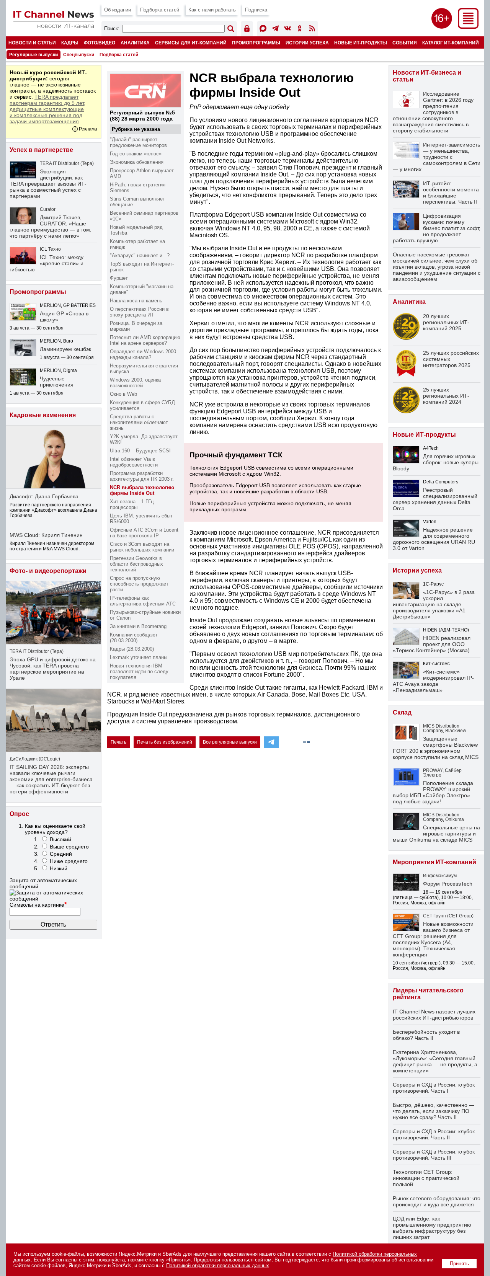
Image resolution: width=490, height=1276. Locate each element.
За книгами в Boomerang (138, 626)
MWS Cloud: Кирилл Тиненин (46, 535)
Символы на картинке (38, 905)
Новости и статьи (32, 42)
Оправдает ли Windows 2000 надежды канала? (143, 354)
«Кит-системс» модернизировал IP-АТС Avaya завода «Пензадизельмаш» (433, 681)
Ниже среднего (69, 861)
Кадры (69, 42)
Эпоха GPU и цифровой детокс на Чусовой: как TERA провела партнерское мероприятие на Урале (53, 668)
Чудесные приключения (57, 381)
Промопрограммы (256, 42)
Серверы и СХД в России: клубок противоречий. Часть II (434, 1134)
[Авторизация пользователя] (246, 29)
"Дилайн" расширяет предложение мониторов (138, 142)
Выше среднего (69, 847)
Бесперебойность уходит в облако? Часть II (426, 1035)
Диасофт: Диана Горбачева (44, 496)
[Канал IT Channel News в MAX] (263, 29)
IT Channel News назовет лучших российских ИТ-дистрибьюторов (434, 1014)
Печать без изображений (164, 742)
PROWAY (433, 770)
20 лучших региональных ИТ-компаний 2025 (446, 322)
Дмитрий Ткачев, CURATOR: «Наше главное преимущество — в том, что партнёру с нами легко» (50, 226)
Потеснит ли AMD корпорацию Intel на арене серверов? (145, 340)
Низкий (58, 868)
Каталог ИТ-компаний (450, 42)
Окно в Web (123, 394)
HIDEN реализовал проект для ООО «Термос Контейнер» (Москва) (431, 644)
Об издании (117, 10)
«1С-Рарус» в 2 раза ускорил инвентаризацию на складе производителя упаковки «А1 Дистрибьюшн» (434, 604)
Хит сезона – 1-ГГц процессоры (132, 504)
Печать (118, 742)
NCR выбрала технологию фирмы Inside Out (142, 490)
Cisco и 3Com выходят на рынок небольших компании (142, 547)
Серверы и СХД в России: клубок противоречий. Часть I (434, 1088)
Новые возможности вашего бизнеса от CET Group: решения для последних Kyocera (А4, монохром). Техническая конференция (433, 939)
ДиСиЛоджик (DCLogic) (35, 759)
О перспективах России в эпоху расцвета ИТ (139, 312)
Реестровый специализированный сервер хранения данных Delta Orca (435, 499)
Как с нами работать (212, 10)
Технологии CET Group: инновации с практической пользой (426, 1178)
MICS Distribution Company (441, 728)
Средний (61, 854)
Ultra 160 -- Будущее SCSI (140, 451)
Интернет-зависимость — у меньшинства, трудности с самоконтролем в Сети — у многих (436, 157)
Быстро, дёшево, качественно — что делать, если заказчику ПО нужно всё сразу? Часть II (433, 1111)
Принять (459, 1263)
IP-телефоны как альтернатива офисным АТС (143, 601)
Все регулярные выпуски (230, 742)
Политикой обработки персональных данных (217, 1265)
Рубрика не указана (136, 129)
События (404, 42)
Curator (48, 209)
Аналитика (135, 42)
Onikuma (454, 819)
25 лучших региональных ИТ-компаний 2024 (446, 396)
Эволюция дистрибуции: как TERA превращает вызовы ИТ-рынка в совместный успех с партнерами (48, 183)
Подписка (256, 10)
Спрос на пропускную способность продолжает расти (139, 583)
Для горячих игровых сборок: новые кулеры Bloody (436, 462)
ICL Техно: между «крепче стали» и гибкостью (46, 263)
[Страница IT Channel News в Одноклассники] (299, 29)
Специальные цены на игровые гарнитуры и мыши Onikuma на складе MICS (436, 833)
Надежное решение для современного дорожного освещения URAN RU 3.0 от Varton (434, 539)
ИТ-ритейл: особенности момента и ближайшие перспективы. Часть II (451, 192)
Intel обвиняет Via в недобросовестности (134, 462)
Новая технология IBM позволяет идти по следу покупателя (139, 671)
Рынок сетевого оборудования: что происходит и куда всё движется (436, 1201)
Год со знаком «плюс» (136, 154)
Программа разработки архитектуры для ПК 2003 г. (142, 476)
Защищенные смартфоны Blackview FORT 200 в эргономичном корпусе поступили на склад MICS (436, 748)
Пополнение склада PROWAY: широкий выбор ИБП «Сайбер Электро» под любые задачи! (433, 792)
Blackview (455, 730)
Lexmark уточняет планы (138, 657)
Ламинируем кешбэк (65, 349)
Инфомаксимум (440, 875)
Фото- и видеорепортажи (48, 571)
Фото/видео (99, 42)
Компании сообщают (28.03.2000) (134, 637)
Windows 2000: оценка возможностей (135, 382)
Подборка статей (159, 10)
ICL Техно (50, 249)
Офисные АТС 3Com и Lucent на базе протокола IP (144, 532)
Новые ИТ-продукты (360, 42)
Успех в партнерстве (41, 150)
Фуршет (119, 278)
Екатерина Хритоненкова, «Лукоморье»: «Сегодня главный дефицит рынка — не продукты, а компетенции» (435, 1061)
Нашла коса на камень (136, 300)
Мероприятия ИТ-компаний (434, 862)
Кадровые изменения (43, 415)
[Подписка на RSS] (312, 29)
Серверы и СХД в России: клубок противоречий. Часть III (434, 1155)
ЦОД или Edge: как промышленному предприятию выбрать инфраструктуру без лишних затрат (432, 1228)
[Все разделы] (468, 26)
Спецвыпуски (78, 54)
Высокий (60, 839)
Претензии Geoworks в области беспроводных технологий (136, 564)
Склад (402, 712)
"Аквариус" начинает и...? (140, 255)
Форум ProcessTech (447, 884)
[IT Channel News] (53, 26)
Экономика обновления (136, 162)
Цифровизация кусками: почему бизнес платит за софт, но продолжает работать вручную (436, 228)
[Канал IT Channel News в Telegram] (275, 29)
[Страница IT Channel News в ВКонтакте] (287, 29)
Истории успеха (307, 42)
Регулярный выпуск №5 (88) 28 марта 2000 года (142, 115)
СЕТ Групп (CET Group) (448, 916)
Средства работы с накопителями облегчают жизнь (139, 422)
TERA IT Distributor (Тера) (67, 163)
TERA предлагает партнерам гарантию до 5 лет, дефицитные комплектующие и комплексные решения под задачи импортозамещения (47, 109)
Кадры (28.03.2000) (132, 649)
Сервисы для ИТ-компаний (191, 42)
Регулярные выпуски (33, 54)
